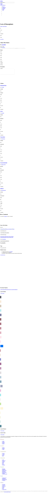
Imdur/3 (2, 188)
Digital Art (3, 460)
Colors (3, 441)
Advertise (3, 484)
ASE (9, 289)
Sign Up (1, 1)
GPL (13, 289)
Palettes (3, 447)
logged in (5, 216)
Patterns (3, 442)
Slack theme (4, 239)
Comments (1, 33)
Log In (1, 0)
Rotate (1, 26)
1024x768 (7, 237)
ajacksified (4, 44)
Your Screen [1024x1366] (4, 236)
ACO (11, 289)
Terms (3, 487)
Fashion (3, 461)
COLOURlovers (2, 5)
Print (3, 463)
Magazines (3, 471)
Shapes (3, 443)
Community (4, 7)
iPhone (12, 236)
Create (1, 4)
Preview (10, 236)
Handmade (3, 469)
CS (0, 289)
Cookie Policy (4, 489)
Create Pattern (4, 26)
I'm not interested (3, 162)
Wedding (3, 464)
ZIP (16, 289)
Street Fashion (4, 472)
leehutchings (3, 138)
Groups (3, 454)
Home (3, 462)
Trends (3, 9)
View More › (3, 293)
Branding (3, 468)
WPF (6, 289)
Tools (1, 476)
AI (12, 289)
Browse (3, 6)
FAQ (3, 488)
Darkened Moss (3, 85)
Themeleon (4, 478)
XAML (8, 289)
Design (4, 289)
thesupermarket (3, 190)
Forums (3, 453)
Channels (3, 8)
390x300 (1, 237)
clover (1, 111)
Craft (3, 459)
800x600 (4, 237)
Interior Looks (4, 470)
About (1, 482)
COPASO (3, 47)
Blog (3, 455)
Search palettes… (3, 2)
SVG (2, 289)
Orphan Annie (3, 164)
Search (1, 3)
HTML (15, 289)
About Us (3, 485)
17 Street (2, 87)
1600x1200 (11, 237)
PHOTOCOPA (4, 479)
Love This (1, 39)
